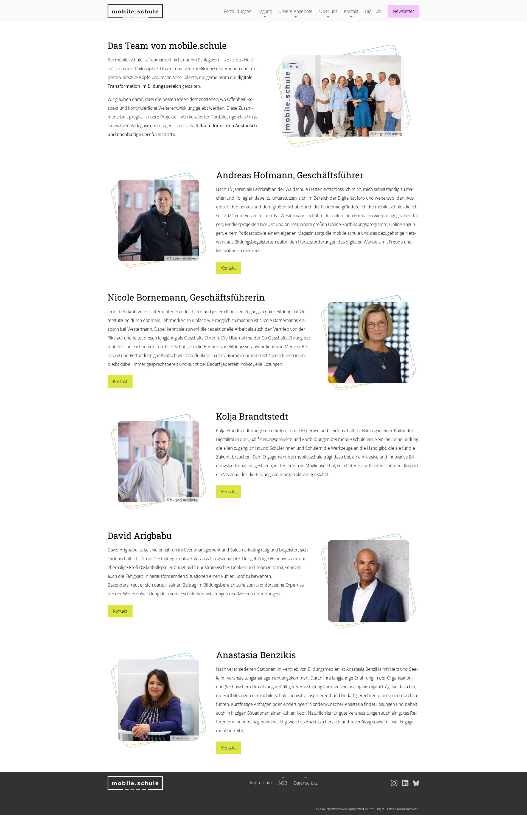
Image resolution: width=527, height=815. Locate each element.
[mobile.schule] (142, 11)
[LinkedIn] (405, 783)
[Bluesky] (416, 783)
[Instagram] (394, 783)
